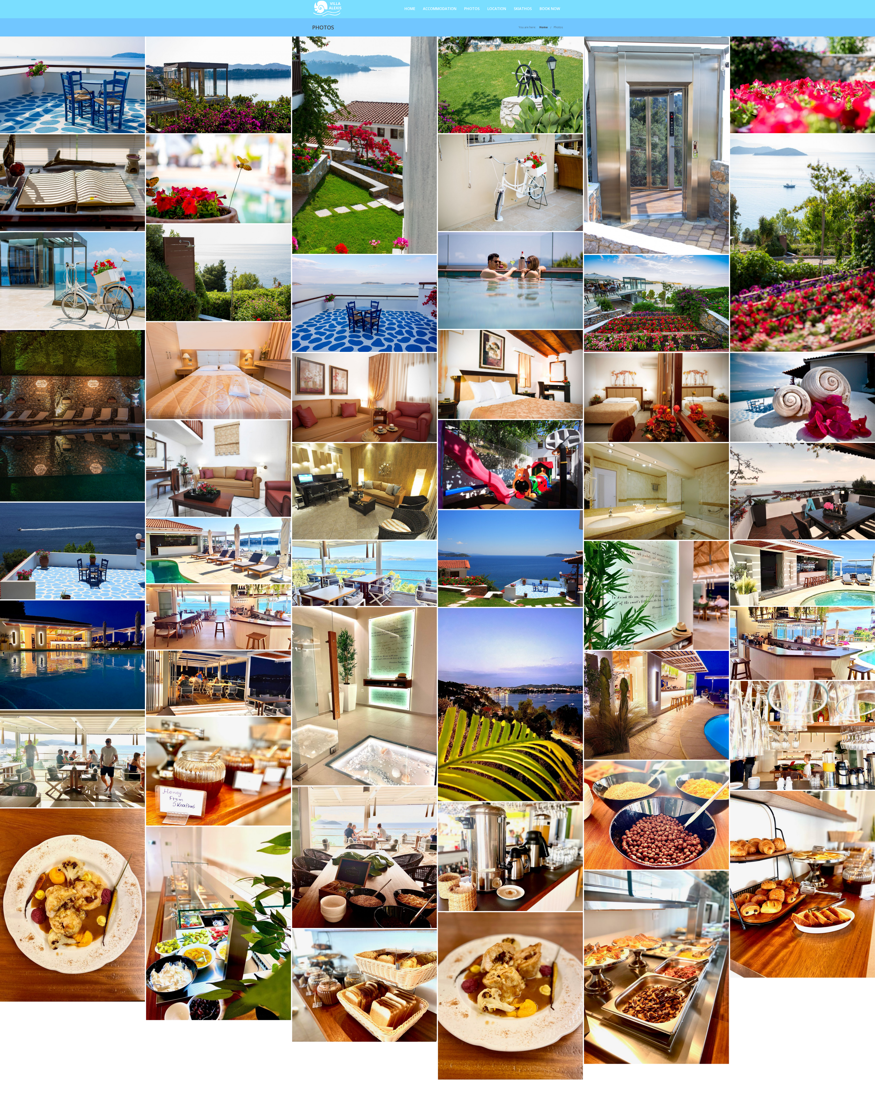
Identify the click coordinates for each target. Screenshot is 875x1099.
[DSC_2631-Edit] (218, 370)
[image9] (364, 857)
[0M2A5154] (72, 182)
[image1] (802, 573)
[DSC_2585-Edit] (364, 303)
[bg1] (802, 397)
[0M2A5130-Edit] (510, 84)
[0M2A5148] (802, 84)
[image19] (364, 696)
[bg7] (510, 464)
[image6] (802, 735)
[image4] (802, 643)
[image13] (218, 771)
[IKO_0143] (364, 491)
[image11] (218, 923)
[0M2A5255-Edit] (510, 280)
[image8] (72, 758)
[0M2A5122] (364, 145)
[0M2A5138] (656, 145)
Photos (472, 8)
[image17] (72, 654)
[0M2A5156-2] (218, 178)
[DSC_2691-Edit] (72, 415)
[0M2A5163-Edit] (802, 243)
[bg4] (364, 397)
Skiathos (523, 8)
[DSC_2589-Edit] (656, 303)
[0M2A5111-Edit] (218, 84)
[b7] (510, 374)
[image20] (656, 595)
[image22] (72, 905)
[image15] (656, 967)
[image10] (510, 856)
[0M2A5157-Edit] (510, 182)
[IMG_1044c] (510, 558)
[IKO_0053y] (218, 468)
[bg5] (656, 397)
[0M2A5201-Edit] (72, 280)
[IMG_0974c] (656, 491)
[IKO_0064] (802, 491)
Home (409, 8)
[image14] (802, 884)
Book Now (550, 8)
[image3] (218, 617)
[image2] (364, 573)
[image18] (656, 705)
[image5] (218, 683)
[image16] (510, 704)
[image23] (510, 996)
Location (496, 8)
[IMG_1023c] (72, 551)
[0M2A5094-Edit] (72, 84)
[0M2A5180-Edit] (218, 272)
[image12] (364, 985)
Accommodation (439, 8)
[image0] (218, 550)
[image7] (656, 815)
